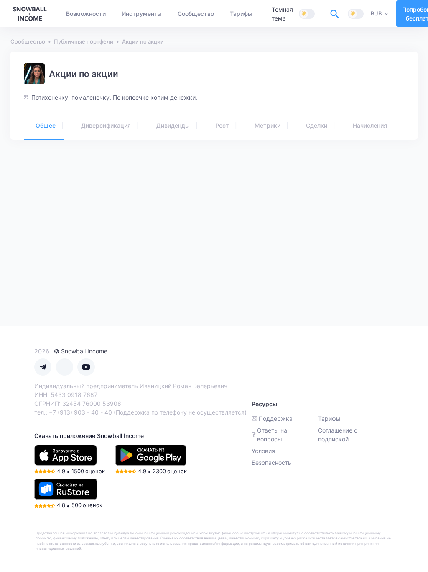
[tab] (44, 126)
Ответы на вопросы (272, 435)
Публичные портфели (83, 41)
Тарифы (329, 418)
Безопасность (271, 462)
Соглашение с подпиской (337, 435)
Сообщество (27, 41)
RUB (376, 13)
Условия (263, 450)
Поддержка (276, 418)
